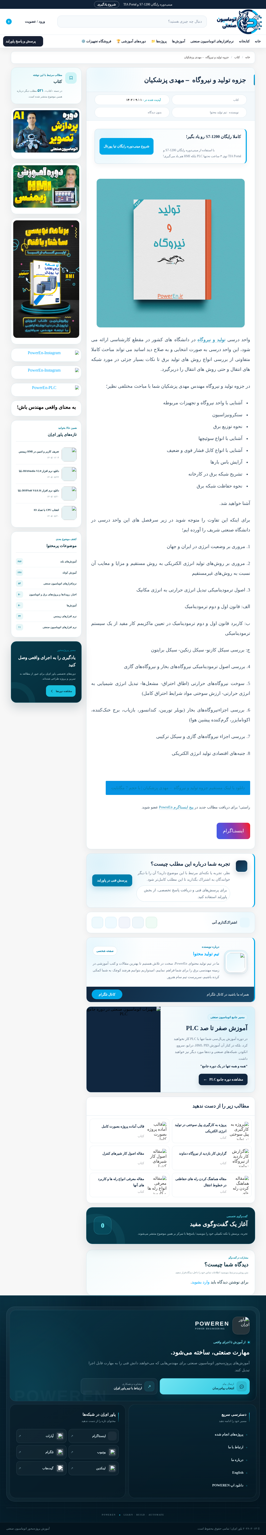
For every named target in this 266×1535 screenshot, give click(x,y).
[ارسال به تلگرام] (97, 922)
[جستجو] (63, 21)
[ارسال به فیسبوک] (124, 922)
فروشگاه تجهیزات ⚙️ (96, 41)
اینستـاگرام (233, 830)
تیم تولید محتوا (218, 112)
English (237, 1472)
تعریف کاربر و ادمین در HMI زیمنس (39, 451)
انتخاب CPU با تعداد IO (46, 510)
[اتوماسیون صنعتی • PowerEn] (237, 22)
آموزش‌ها (178, 41)
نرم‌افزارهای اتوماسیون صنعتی (212, 41)
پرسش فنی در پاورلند (112, 880)
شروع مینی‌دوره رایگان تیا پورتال (126, 146)
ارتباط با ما (235, 1447)
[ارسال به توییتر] (110, 922)
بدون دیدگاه (155, 112)
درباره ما (237, 1460)
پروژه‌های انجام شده (229, 1434)
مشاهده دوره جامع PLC (226, 1079)
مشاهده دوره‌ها (64, 691)
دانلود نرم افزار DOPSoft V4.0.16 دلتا (38, 490)
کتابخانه (244, 41)
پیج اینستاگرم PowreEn (176, 807)
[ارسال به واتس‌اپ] (151, 922)
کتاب (237, 57)
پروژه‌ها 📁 (159, 41)
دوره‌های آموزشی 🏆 (131, 41)
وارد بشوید (201, 1282)
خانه (258, 41)
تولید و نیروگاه (211, 339)
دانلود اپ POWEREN (227, 1485)
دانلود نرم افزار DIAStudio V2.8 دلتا (39, 471)
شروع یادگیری (106, 4)
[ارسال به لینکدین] (137, 922)
